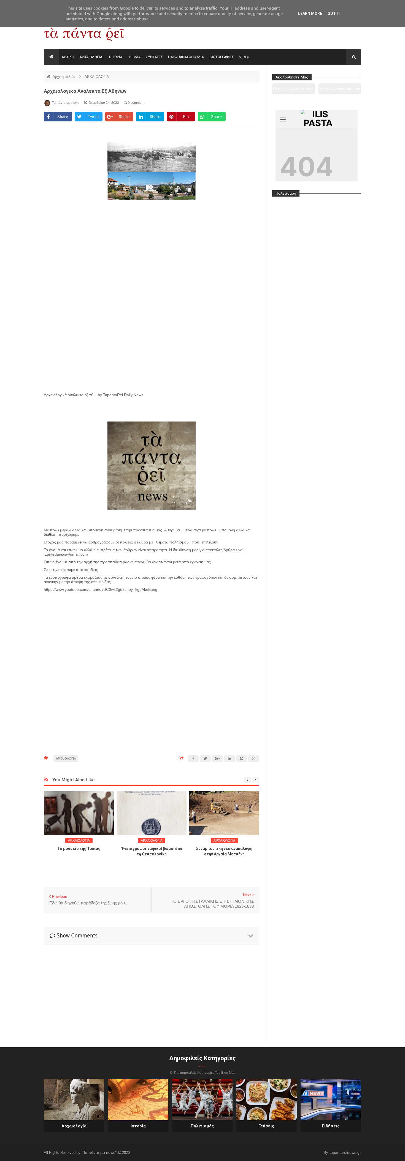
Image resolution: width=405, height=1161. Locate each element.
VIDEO (244, 57)
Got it (334, 13)
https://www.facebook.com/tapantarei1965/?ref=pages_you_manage (339, 90)
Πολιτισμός (202, 1126)
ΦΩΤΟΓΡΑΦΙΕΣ (222, 57)
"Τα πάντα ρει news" (100, 1152)
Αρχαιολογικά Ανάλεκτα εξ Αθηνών (85, 91)
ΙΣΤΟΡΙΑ (115, 57)
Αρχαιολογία (74, 1126)
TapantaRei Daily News (123, 395)
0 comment (135, 103)
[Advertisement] (151, 613)
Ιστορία (138, 1126)
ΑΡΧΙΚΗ (68, 57)
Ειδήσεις (331, 1126)
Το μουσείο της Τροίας (78, 848)
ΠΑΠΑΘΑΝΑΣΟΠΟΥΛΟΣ (186, 57)
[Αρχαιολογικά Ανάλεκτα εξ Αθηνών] (151, 304)
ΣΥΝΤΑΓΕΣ (154, 57)
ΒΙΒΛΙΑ (135, 57)
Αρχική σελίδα (65, 77)
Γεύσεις (266, 1126)
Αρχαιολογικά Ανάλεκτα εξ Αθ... (70, 395)
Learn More (310, 13)
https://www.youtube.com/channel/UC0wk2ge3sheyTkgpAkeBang (293, 90)
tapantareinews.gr (345, 1152)
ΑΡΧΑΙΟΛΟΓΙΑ (91, 57)
